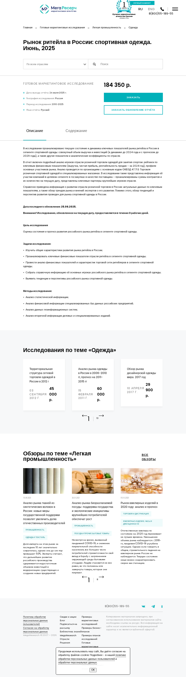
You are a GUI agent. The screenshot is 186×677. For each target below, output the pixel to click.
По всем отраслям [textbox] (37, 64)
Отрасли (64, 639)
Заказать (133, 97)
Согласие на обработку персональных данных (36, 629)
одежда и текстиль (35, 537)
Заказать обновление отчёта (133, 109)
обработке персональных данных (77, 662)
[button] (101, 419)
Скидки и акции (68, 616)
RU (140, 9)
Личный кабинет (142, 3)
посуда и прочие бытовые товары (91, 533)
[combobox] (55, 64)
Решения (65, 642)
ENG (151, 9)
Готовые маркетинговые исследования (90, 646)
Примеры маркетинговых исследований (90, 620)
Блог (62, 620)
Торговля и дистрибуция (136, 513)
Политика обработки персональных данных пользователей (35, 620)
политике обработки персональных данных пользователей (92, 656)
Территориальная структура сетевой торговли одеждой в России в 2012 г (42, 375)
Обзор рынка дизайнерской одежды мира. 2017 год (141, 373)
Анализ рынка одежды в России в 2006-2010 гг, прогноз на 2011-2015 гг (92, 375)
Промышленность (35, 529)
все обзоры (149, 457)
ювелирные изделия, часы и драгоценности (137, 522)
